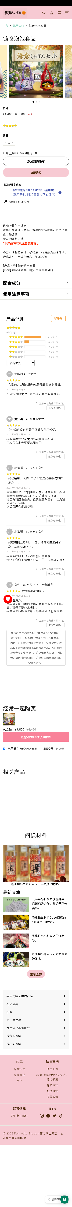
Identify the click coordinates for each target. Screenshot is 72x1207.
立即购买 (36, 172)
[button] (60, 192)
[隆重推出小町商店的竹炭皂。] (16, 941)
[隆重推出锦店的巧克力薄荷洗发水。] (16, 959)
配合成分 (12, 283)
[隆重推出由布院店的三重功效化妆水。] (36, 863)
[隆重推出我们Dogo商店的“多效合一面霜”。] (16, 922)
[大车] (59, 12)
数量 (5, 135)
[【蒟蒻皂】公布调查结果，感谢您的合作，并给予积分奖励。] (16, 904)
